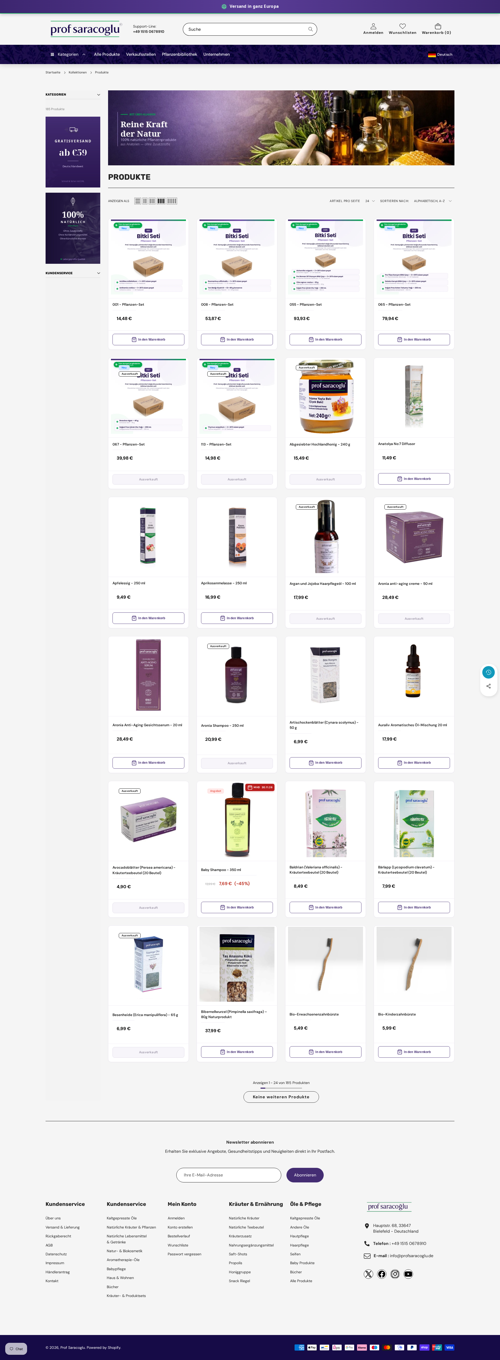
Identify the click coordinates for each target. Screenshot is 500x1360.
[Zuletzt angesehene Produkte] (488, 672)
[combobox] (249, 29)
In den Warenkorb (151, 339)
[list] (137, 201)
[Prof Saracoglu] (87, 29)
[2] (144, 201)
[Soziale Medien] (488, 686)
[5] (172, 201)
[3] (152, 201)
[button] (438, 29)
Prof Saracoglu (72, 1347)
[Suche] (311, 29)
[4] (161, 201)
